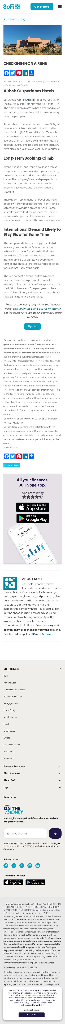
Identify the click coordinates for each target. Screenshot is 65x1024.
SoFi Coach (8, 758)
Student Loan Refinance (14, 689)
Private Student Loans (13, 696)
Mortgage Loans (10, 703)
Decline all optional (32, 1010)
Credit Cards (9, 731)
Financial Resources (14, 767)
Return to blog (16, 19)
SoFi (8, 81)
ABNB (30, 99)
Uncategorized (35, 81)
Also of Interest (11, 773)
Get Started (41, 6)
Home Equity (9, 710)
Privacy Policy (37, 846)
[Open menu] (60, 6)
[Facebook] (5, 865)
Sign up (32, 326)
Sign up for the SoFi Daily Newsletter (35, 308)
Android (47, 634)
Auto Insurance (10, 717)
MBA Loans (8, 751)
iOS (33, 634)
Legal (6, 787)
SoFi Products (11, 669)
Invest (6, 724)
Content (8, 465)
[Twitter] (21, 865)
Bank (5, 676)
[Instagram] (29, 865)
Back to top (9, 796)
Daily (16, 465)
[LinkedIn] (13, 865)
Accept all (31, 1015)
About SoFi (9, 780)
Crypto (6, 737)
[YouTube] (37, 865)
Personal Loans (10, 682)
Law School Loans (11, 744)
